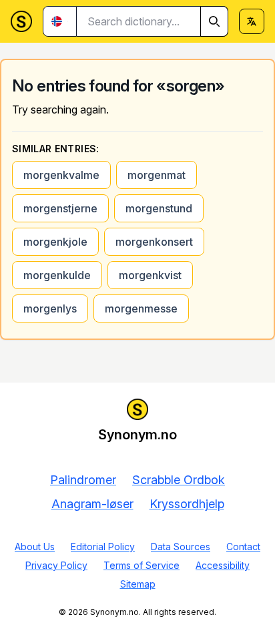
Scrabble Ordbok (178, 480)
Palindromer (83, 480)
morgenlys (50, 308)
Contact (243, 546)
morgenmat (156, 175)
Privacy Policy (56, 565)
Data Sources (180, 546)
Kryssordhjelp (187, 504)
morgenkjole (55, 241)
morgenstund (158, 208)
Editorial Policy (103, 546)
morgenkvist (150, 275)
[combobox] (152, 21)
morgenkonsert (154, 241)
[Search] (214, 21)
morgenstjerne (60, 208)
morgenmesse (141, 308)
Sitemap (138, 584)
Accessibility (223, 565)
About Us (35, 546)
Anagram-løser (92, 504)
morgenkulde (57, 275)
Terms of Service (141, 565)
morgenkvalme (61, 175)
